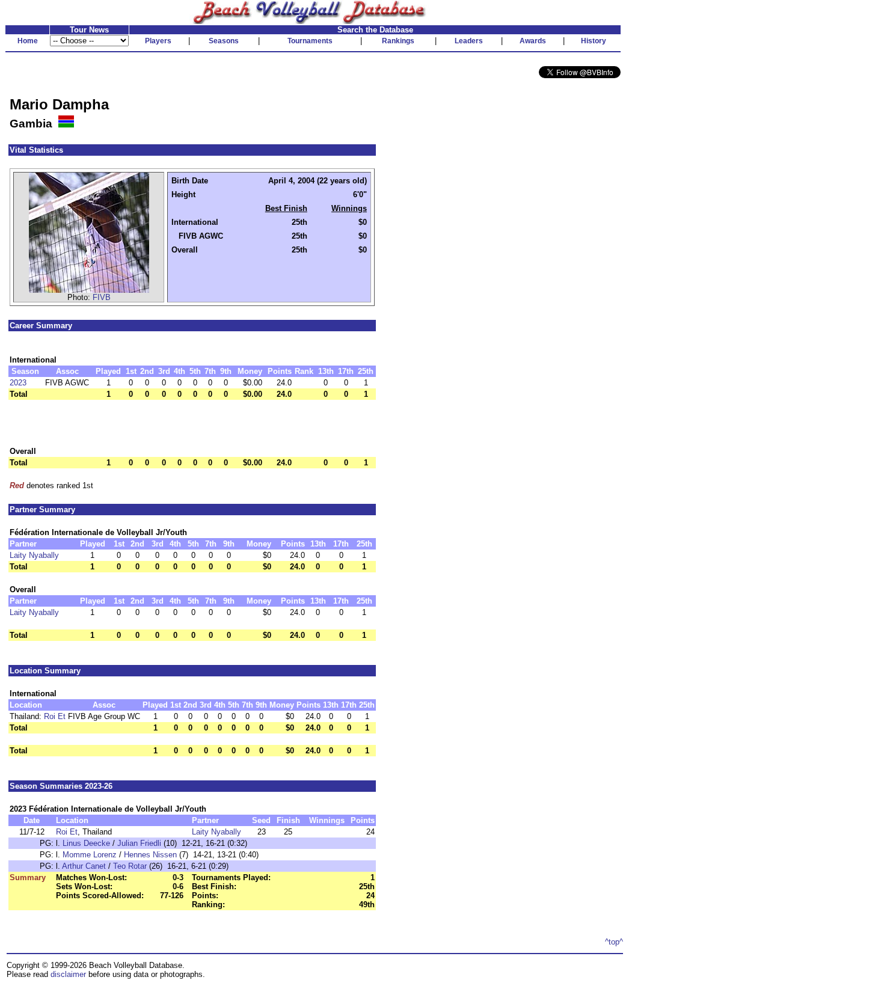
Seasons (224, 41)
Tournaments (310, 41)
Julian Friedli (139, 843)
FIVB (102, 297)
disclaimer (68, 974)
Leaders (469, 41)
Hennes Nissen (150, 854)
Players (158, 41)
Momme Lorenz (90, 854)
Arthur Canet (84, 866)
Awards (533, 41)
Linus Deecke (86, 843)
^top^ (614, 941)
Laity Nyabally (34, 555)
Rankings (398, 41)
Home (27, 41)
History (593, 41)
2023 (18, 382)
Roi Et (55, 716)
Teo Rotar (130, 866)
